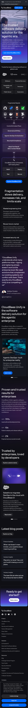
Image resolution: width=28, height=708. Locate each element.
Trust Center (5, 657)
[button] (11, 513)
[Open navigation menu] (25, 7)
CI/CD (3, 618)
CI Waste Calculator (6, 669)
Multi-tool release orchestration (9, 642)
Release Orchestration (7, 628)
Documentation (5, 662)
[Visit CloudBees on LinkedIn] (15, 608)
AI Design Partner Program (8, 654)
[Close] (26, 684)
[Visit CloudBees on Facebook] (2, 608)
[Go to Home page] (6, 7)
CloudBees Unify (6, 615)
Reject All (14, 700)
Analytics (4, 630)
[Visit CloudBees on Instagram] (6, 608)
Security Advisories (6, 659)
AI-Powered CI (5, 637)
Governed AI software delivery (9, 640)
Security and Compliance (8, 620)
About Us (4, 677)
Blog (3, 652)
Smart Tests (4, 625)
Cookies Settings (14, 696)
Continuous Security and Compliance (11, 645)
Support (4, 664)
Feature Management (7, 623)
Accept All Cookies (14, 705)
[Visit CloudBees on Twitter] (12, 608)
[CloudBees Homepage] (6, 605)
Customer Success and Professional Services (13, 667)
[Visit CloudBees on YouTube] (9, 608)
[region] (14, 695)
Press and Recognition (7, 679)
